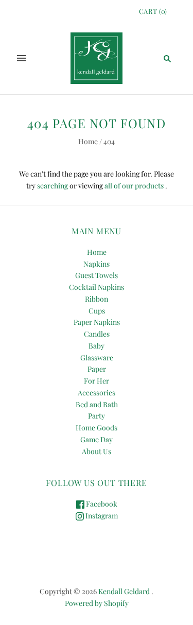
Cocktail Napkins (96, 287)
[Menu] (21, 58)
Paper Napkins (97, 322)
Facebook (100, 504)
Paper (96, 369)
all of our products (134, 185)
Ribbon (96, 299)
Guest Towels (96, 275)
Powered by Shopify (97, 603)
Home (88, 141)
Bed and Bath (97, 404)
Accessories (96, 392)
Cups (97, 311)
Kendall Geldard (124, 591)
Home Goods (96, 427)
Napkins (96, 264)
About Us (96, 451)
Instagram (101, 515)
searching (52, 185)
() (153, 11)
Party (96, 416)
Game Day (96, 439)
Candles (97, 334)
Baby (96, 346)
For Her (96, 381)
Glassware (96, 357)
